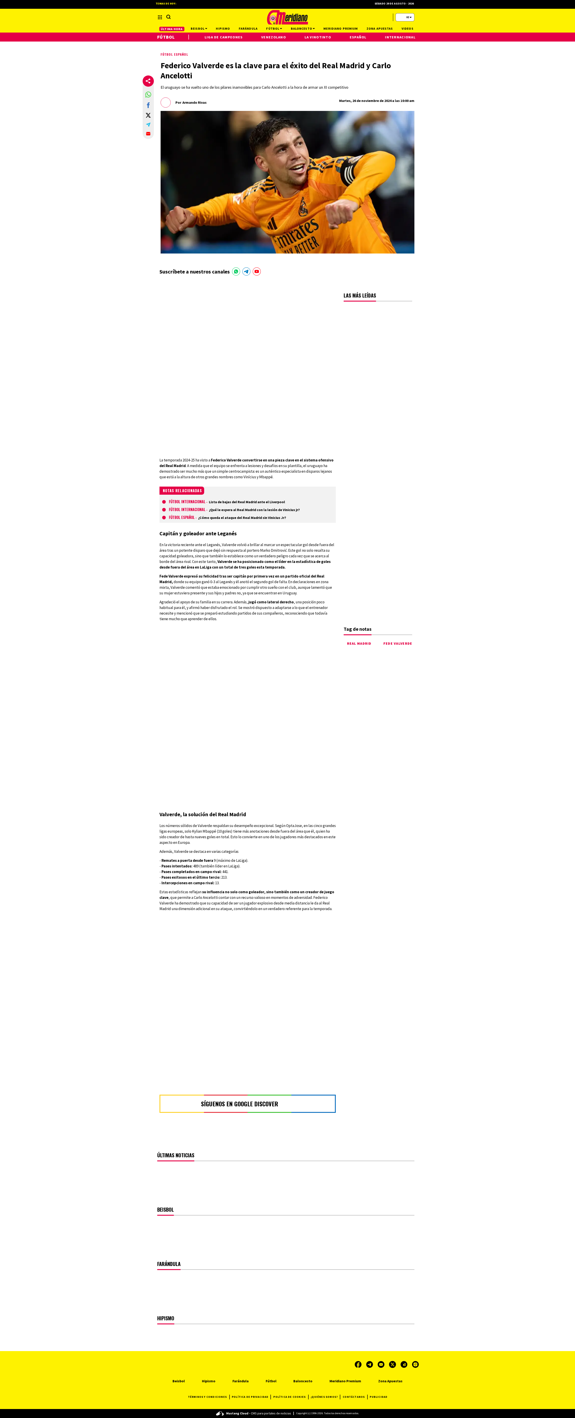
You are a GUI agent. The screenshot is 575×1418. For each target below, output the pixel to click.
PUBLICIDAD (378, 1396)
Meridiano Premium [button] (340, 28)
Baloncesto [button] (301, 28)
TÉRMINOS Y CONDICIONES (207, 1396)
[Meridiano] (287, 17)
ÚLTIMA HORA (172, 29)
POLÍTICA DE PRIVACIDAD (250, 1396)
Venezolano (273, 37)
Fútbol (166, 37)
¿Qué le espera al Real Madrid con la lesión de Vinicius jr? (254, 509)
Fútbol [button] (272, 28)
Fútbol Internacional (187, 501)
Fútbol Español (174, 54)
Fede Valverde (397, 643)
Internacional (400, 37)
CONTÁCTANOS (354, 1396)
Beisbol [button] (198, 28)
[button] (148, 94)
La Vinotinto (318, 37)
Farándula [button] (248, 28)
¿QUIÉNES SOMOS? (324, 1396)
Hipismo (208, 1381)
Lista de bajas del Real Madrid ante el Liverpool (247, 502)
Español (358, 37)
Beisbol (178, 1381)
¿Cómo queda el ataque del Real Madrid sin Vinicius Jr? (242, 517)
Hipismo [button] (223, 28)
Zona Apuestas (390, 1381)
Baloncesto (302, 1381)
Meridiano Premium (345, 1381)
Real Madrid (359, 643)
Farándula (240, 1381)
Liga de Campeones (224, 37)
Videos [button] (408, 28)
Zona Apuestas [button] (380, 28)
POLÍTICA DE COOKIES (289, 1396)
